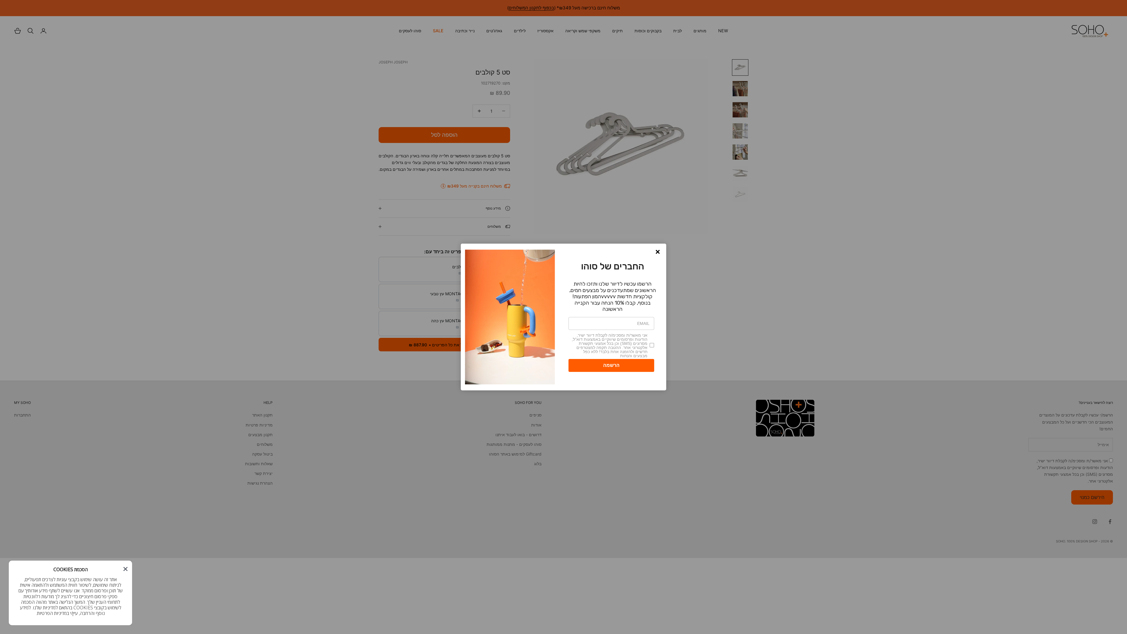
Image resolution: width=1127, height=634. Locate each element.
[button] (658, 252)
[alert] (563, 317)
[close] (125, 569)
